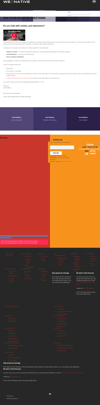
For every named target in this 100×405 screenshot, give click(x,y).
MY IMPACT (91, 254)
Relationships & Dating (16, 345)
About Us (28, 271)
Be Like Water (83, 120)
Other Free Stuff (14, 341)
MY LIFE (41, 254)
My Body (44, 256)
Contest (12, 278)
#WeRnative (10, 396)
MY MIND (74, 254)
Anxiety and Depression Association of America (20, 78)
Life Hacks (13, 321)
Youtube (5, 143)
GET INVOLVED (11, 269)
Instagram (6, 145)
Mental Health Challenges (78, 264)
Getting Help (62, 351)
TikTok (5, 148)
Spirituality (28, 97)
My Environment (63, 314)
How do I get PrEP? (16, 120)
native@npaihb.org (88, 288)
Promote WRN (63, 319)
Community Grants (15, 358)
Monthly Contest (63, 324)
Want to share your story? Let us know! (72, 373)
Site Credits (62, 336)
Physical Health (20, 97)
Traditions (29, 256)
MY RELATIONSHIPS (12, 343)
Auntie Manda (16, 93)
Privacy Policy (62, 333)
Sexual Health (14, 348)
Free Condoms (14, 338)
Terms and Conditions (67, 161)
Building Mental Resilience (78, 258)
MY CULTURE (27, 254)
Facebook (6, 140)
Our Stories (13, 360)
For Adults (13, 333)
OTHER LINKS (27, 269)
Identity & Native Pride (28, 261)
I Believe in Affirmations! (50, 120)
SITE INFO (42, 269)
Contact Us (62, 326)
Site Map (44, 271)
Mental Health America (13, 74)
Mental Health (11, 97)
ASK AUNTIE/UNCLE (12, 306)
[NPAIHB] (94, 1)
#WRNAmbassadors (12, 398)
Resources (29, 278)
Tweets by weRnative (6, 180)
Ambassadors (13, 276)
